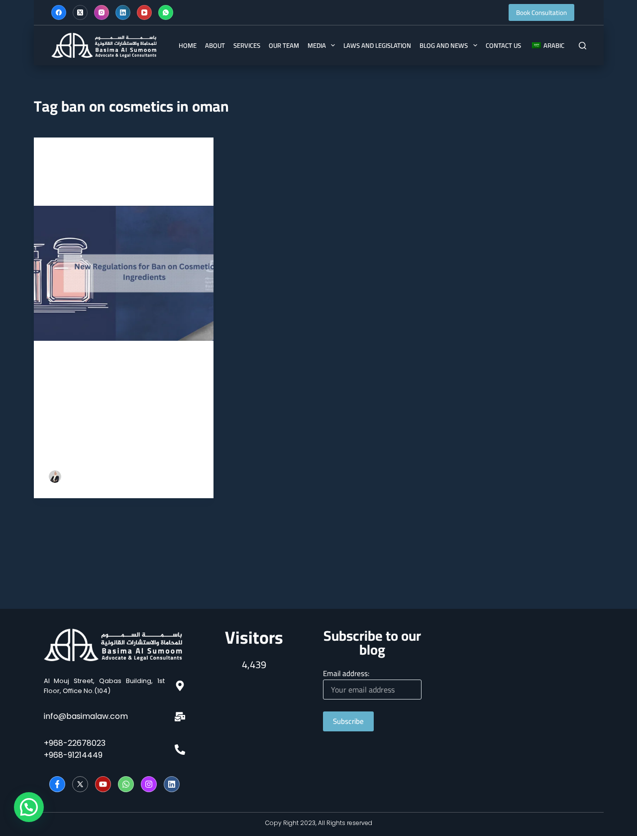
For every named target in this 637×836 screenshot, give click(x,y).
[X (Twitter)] (80, 12)
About (215, 45)
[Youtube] (103, 784)
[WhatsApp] (165, 12)
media (317, 45)
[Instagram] (101, 12)
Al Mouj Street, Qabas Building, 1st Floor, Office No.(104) (104, 686)
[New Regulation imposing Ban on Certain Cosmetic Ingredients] (124, 273)
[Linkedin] (172, 784)
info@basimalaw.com (86, 716)
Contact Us (503, 45)
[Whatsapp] (126, 784)
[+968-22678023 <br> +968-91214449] (180, 749)
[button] (29, 807)
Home (188, 45)
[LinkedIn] (122, 12)
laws (73, 157)
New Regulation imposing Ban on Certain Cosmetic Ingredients (124, 182)
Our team (284, 45)
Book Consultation (541, 12)
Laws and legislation (377, 45)
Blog (56, 157)
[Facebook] (58, 12)
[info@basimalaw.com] (180, 716)
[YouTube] (144, 12)
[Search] (582, 45)
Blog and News (444, 45)
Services (246, 45)
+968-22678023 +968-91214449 (75, 749)
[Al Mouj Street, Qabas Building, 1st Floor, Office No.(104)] (180, 686)
